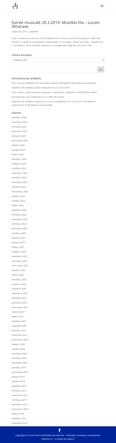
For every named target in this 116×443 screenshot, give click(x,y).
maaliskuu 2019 (19, 395)
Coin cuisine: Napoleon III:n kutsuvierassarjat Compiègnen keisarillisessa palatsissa (54, 83)
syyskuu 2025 (18, 149)
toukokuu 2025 (19, 163)
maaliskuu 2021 (19, 325)
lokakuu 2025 (18, 145)
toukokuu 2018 (19, 418)
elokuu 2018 (18, 413)
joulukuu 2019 (19, 367)
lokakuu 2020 (18, 344)
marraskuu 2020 (20, 339)
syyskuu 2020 (18, 349)
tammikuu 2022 (19, 302)
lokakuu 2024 (18, 196)
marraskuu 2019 (20, 372)
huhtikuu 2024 (19, 214)
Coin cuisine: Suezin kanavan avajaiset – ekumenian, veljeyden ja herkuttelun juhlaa (54, 92)
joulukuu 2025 (19, 135)
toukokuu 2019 (19, 386)
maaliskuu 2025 (19, 173)
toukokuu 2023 (19, 251)
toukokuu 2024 (19, 210)
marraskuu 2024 (20, 191)
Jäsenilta (34, 31)
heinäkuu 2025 (19, 159)
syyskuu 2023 (18, 242)
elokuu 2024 (18, 205)
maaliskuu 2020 (19, 353)
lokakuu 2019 (18, 376)
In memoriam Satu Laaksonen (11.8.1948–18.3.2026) (38, 96)
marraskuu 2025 (20, 140)
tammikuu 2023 (19, 261)
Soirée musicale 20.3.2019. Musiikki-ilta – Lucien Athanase (56, 24)
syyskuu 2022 (18, 270)
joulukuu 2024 (19, 186)
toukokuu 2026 (19, 117)
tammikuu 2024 (19, 228)
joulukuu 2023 (19, 233)
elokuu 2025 (18, 154)
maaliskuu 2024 (19, 219)
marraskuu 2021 (20, 307)
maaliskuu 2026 (19, 122)
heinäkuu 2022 (19, 279)
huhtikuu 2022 (19, 288)
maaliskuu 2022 (19, 293)
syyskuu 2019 (18, 381)
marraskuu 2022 (20, 265)
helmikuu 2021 (19, 330)
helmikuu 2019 (19, 399)
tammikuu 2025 (19, 182)
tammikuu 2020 (19, 362)
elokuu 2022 (18, 274)
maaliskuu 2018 (19, 423)
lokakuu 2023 (18, 237)
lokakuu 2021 (18, 311)
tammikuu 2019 (19, 404)
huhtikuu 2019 (19, 390)
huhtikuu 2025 (19, 168)
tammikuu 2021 (19, 335)
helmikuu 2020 (19, 358)
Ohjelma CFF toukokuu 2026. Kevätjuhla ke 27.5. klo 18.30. (41, 87)
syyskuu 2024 (18, 200)
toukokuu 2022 (19, 284)
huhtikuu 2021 (19, 321)
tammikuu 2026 (19, 131)
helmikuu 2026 (19, 126)
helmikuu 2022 (19, 298)
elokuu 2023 (18, 247)
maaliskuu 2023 (19, 256)
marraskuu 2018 (20, 409)
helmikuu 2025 (19, 177)
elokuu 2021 (18, 316)
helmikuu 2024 (19, 223)
